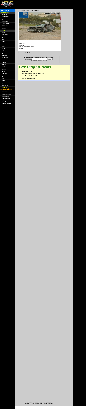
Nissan (3, 66)
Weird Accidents (5, 16)
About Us (27, 403)
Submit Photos (38, 403)
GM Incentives (5, 91)
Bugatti (3, 41)
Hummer (4, 51)
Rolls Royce (4, 73)
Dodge (3, 46)
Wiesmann (4, 83)
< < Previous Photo (24, 10)
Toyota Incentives (6, 99)
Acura (3, 32)
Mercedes (4, 64)
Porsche (4, 69)
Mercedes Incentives (6, 103)
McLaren (4, 62)
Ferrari (3, 48)
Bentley (3, 37)
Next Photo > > (37, 10)
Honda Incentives (6, 98)
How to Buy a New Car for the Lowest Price (33, 73)
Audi (3, 36)
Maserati (4, 60)
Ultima (3, 80)
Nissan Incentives (6, 101)
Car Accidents (5, 19)
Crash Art (4, 28)
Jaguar (3, 53)
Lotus (3, 59)
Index (31, 10)
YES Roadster (5, 85)
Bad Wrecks (4, 18)
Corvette (4, 43)
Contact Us (46, 403)
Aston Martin (5, 34)
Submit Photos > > (6, 10)
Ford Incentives (5, 96)
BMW (3, 39)
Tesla (3, 76)
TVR (3, 78)
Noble (3, 67)
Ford (3, 50)
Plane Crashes (5, 21)
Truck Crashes (5, 26)
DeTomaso (4, 44)
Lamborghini (5, 57)
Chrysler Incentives (6, 94)
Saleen (3, 75)
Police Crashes (5, 23)
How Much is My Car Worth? (29, 76)
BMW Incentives (5, 92)
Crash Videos (5, 25)
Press (32, 403)
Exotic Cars (4, 14)
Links (51, 403)
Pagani (3, 71)
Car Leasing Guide (27, 71)
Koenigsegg (5, 55)
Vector (3, 82)
